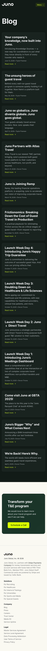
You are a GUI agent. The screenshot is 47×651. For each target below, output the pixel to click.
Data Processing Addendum (15, 636)
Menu (39, 5)
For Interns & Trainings (12, 590)
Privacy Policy (9, 642)
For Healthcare (9, 587)
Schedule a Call (18, 525)
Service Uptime (10, 622)
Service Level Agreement (14, 633)
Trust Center (9, 616)
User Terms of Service (12, 639)
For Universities (10, 593)
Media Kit (7, 619)
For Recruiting (9, 584)
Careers (7, 613)
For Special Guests (11, 599)
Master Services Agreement (15, 630)
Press (6, 610)
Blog (5, 607)
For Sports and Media (12, 596)
